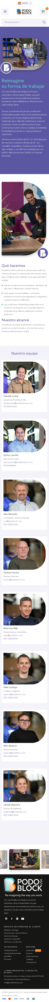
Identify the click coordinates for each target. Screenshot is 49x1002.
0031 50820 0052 (10, 525)
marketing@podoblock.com (15, 812)
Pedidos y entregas (11, 930)
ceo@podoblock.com (12, 521)
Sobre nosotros (32, 956)
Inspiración (33, 950)
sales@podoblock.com (13, 635)
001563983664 (9, 466)
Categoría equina (10, 950)
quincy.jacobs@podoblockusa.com (18, 462)
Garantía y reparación (12, 939)
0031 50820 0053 (10, 698)
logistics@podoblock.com (14, 694)
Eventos (29, 953)
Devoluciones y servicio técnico (15, 933)
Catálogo (29, 959)
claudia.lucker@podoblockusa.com (18, 403)
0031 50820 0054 (10, 815)
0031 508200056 (10, 639)
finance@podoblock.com (14, 580)
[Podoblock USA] (24, 12)
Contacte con (31, 962)
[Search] (45, 22)
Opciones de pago (11, 936)
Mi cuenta (7, 959)
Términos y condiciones (13, 942)
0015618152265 (10, 407)
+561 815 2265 (38, 976)
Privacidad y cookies (10, 995)
